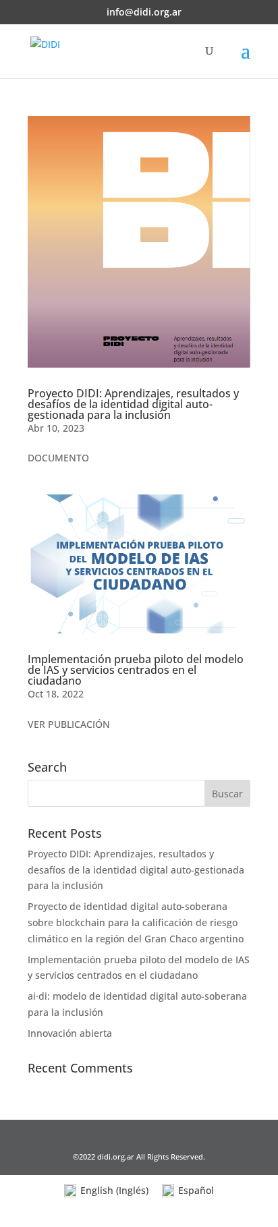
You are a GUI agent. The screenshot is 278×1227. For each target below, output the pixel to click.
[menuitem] (106, 1190)
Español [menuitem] (196, 1190)
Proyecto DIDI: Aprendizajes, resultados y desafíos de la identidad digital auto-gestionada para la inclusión (133, 404)
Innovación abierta (70, 1033)
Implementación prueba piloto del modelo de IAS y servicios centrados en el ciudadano (136, 670)
